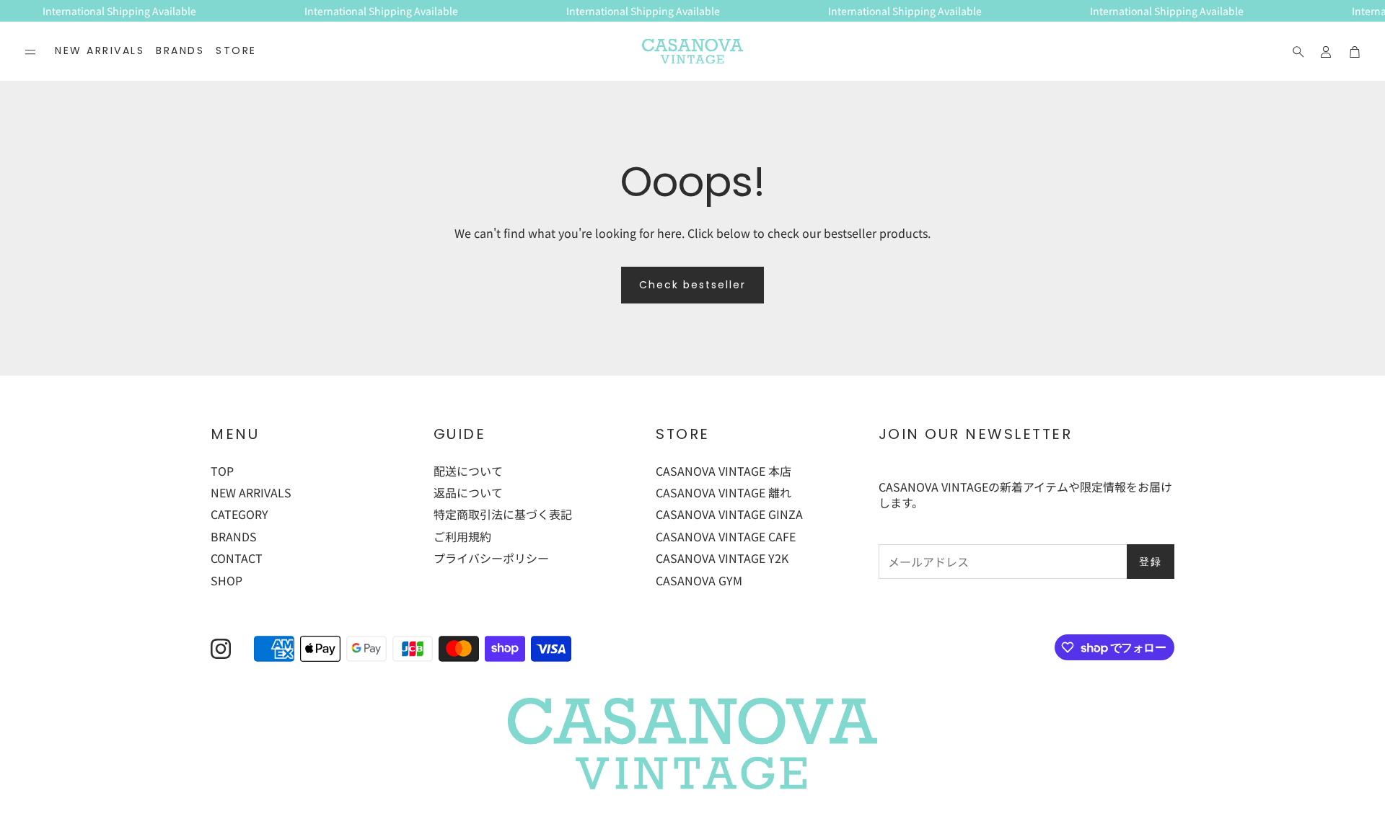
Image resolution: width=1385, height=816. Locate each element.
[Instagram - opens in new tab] (221, 649)
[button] (30, 52)
